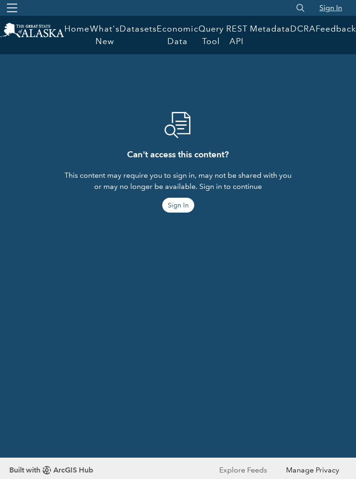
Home (76, 29)
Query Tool (211, 35)
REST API (237, 35)
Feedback (336, 29)
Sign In (330, 7)
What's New (105, 35)
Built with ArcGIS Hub (51, 470)
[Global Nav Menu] (12, 8)
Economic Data (177, 35)
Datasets (138, 29)
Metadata (270, 29)
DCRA (303, 29)
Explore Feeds (243, 470)
